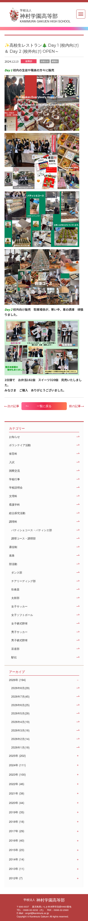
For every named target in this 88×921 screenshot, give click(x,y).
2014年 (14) (16, 859)
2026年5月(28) (20, 713)
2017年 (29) (16, 831)
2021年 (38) (16, 793)
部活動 (13, 564)
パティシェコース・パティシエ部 (31, 530)
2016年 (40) (16, 840)
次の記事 (13, 406)
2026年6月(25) (20, 705)
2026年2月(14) (20, 739)
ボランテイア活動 (20, 445)
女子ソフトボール (22, 615)
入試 (11, 462)
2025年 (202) (17, 756)
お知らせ (14, 437)
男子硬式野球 (19, 640)
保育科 (13, 453)
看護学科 (14, 504)
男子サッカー (19, 632)
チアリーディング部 (23, 581)
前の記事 (75, 406)
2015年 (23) (16, 850)
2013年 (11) (16, 869)
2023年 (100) (17, 775)
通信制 (13, 547)
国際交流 (14, 470)
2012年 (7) (16, 878)
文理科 (13, 496)
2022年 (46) (16, 784)
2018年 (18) (16, 822)
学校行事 (14, 479)
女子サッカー (19, 606)
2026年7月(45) (20, 696)
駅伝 (14, 657)
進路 (11, 555)
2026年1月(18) (20, 747)
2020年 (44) (16, 803)
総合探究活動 (17, 513)
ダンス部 (16, 572)
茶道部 (15, 648)
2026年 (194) (17, 680)
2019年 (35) (16, 812)
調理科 (13, 521)
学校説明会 (16, 487)
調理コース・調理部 (23, 538)
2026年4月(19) (20, 722)
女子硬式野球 (19, 623)
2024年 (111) (17, 765)
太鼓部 (15, 598)
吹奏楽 (15, 589)
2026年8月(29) (20, 688)
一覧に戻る (44, 406)
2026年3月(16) (20, 730)
